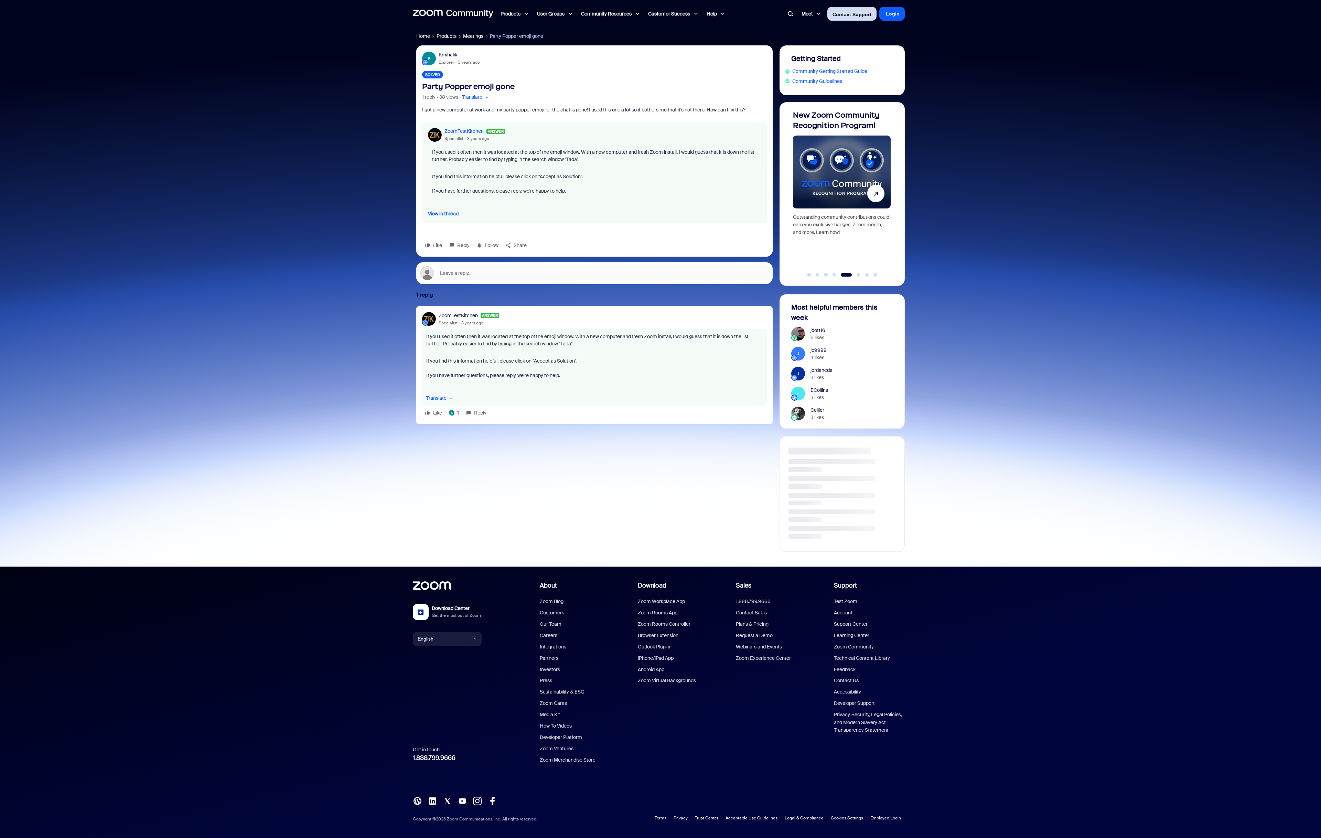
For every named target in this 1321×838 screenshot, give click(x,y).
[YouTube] (462, 800)
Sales (743, 585)
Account (843, 613)
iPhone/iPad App (656, 658)
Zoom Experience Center (763, 658)
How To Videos (556, 726)
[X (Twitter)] (447, 800)
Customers (552, 613)
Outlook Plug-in (655, 647)
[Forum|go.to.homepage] (453, 14)
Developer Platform (561, 737)
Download (652, 585)
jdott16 (817, 330)
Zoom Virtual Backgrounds (667, 680)
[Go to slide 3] (826, 275)
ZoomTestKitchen (464, 131)
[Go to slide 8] (875, 275)
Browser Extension (658, 635)
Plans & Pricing (752, 624)
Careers (548, 635)
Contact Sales (751, 613)
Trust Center (706, 818)
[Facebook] (492, 800)
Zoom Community (854, 647)
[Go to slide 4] (834, 275)
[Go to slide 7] (863, 275)
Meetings (473, 36)
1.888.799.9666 (434, 758)
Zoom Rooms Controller (664, 624)
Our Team (550, 624)
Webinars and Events (759, 647)
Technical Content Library (862, 658)
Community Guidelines (817, 81)
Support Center (851, 624)
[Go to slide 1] (809, 275)
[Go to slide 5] (843, 275)
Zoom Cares (553, 703)
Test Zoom (845, 601)
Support (845, 585)
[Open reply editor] (594, 273)
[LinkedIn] (432, 800)
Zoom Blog (551, 601)
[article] (594, 365)
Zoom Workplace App (661, 601)
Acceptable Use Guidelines (751, 818)
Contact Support (852, 14)
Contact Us (846, 680)
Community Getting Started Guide (829, 71)
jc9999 (818, 350)
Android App (651, 669)
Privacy (681, 818)
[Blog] (417, 800)
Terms (660, 818)
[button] (476, 97)
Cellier (817, 410)
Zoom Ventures (556, 748)
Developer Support (854, 703)
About (548, 585)
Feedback (845, 669)
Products (447, 36)
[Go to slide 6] (851, 275)
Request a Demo (754, 635)
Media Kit (550, 714)
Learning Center (851, 635)
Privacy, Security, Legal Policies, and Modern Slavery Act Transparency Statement (868, 722)
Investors (550, 669)
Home (423, 36)
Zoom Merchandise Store (567, 760)
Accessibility (847, 692)
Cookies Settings (847, 818)
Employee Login (885, 818)
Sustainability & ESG (562, 692)
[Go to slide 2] (817, 275)
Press (546, 680)
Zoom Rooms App (657, 613)
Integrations (553, 647)
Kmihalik (448, 55)
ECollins (819, 390)
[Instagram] (477, 800)
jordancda (821, 370)
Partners (549, 658)
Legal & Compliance (804, 818)
